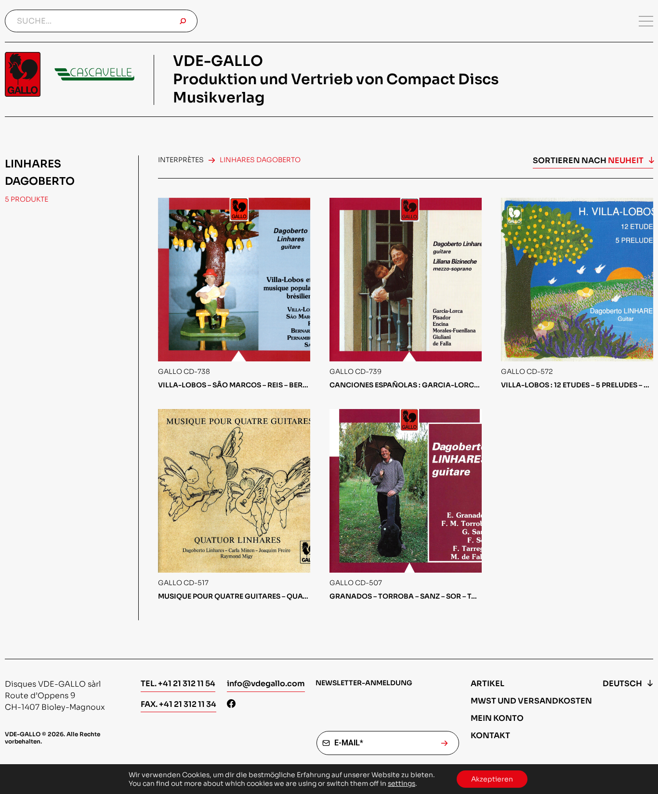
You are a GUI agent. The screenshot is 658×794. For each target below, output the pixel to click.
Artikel (487, 684)
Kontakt (490, 735)
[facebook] (231, 704)
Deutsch (622, 684)
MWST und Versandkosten (531, 701)
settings (401, 783)
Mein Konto (497, 718)
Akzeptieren (492, 779)
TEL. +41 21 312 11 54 (178, 684)
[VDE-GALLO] (69, 74)
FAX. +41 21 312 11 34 (178, 704)
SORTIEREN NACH (588, 160)
